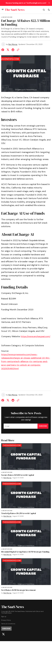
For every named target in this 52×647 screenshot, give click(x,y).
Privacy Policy (6, 620)
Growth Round (7, 17)
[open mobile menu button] (2, 9)
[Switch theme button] (49, 10)
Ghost (38, 611)
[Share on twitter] (7, 49)
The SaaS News (6, 613)
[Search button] (44, 10)
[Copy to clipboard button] (17, 49)
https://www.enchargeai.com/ (35, 336)
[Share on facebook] (3, 49)
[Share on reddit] (12, 49)
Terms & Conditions (8, 624)
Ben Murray (12, 44)
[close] (49, 3)
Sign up (3, 616)
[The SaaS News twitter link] (3, 634)
